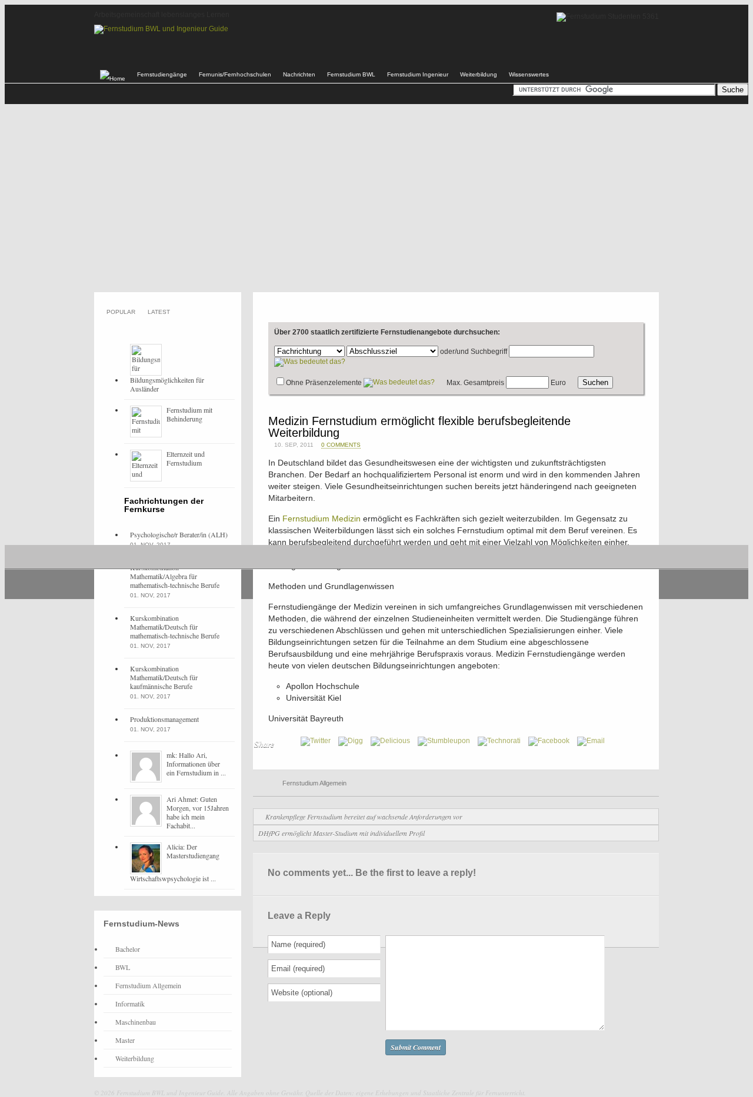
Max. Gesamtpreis (475, 383)
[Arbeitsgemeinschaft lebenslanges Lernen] (161, 29)
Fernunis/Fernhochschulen (235, 74)
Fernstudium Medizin (321, 518)
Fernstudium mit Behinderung (189, 414)
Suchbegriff (489, 351)
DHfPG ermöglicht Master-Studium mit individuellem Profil (341, 833)
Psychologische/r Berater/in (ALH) (179, 534)
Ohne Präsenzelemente (324, 383)
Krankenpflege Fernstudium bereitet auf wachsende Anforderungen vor (363, 816)
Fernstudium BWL (351, 74)
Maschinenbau (135, 1021)
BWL (122, 967)
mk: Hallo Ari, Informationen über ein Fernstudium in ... (196, 763)
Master (125, 1040)
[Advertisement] (376, 198)
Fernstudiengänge (162, 74)
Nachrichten (299, 74)
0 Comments (341, 445)
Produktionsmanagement (164, 719)
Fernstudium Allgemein (314, 783)
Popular (120, 312)
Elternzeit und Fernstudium (185, 458)
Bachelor (127, 949)
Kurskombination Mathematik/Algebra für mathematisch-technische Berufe (174, 576)
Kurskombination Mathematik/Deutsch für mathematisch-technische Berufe (174, 626)
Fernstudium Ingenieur (417, 74)
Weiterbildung (478, 74)
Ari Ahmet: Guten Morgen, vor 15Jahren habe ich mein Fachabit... (197, 812)
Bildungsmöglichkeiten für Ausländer (167, 384)
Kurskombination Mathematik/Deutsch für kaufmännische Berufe (164, 677)
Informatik (130, 1003)
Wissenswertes (529, 74)
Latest (159, 312)
